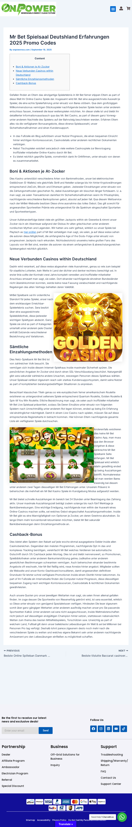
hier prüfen (30, 232)
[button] (113, 9)
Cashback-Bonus (26, 83)
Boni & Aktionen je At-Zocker (33, 66)
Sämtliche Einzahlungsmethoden (35, 79)
